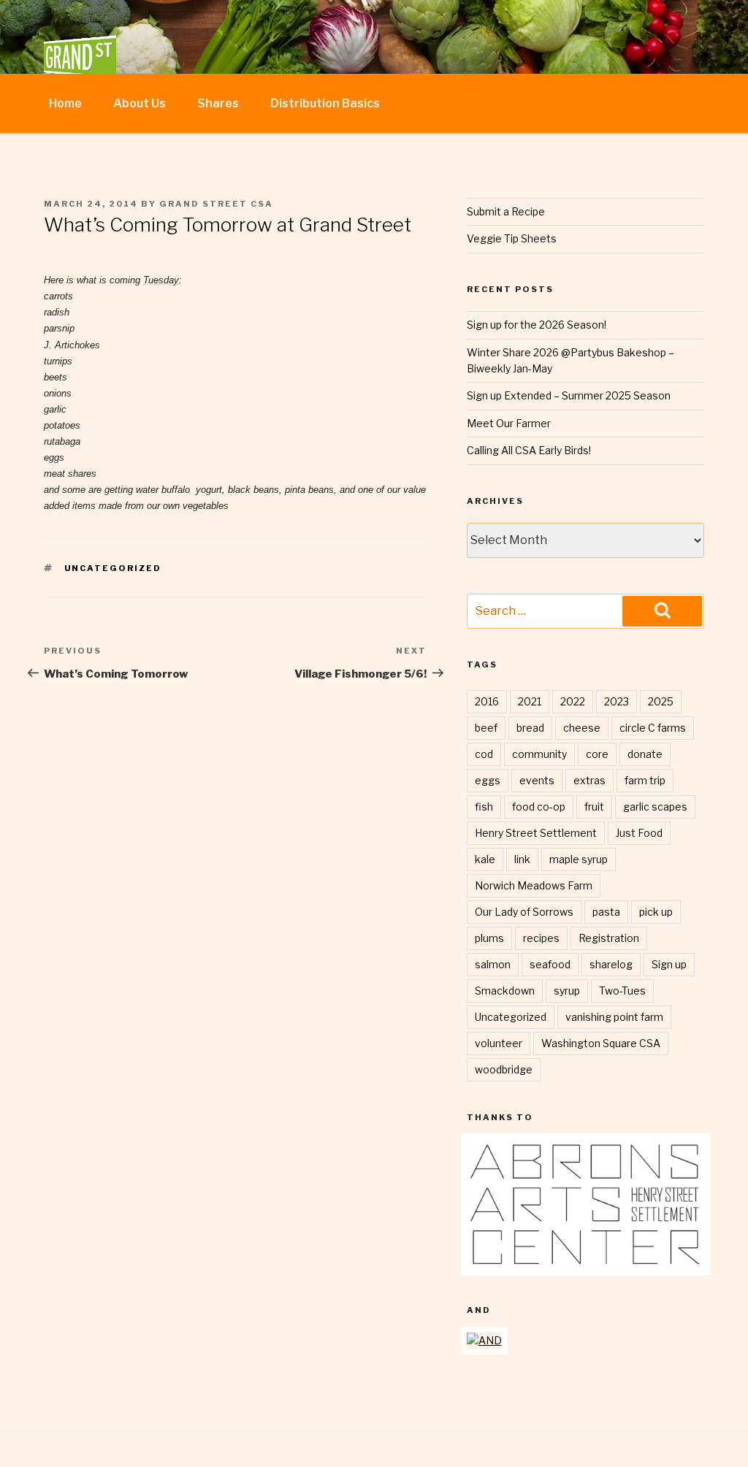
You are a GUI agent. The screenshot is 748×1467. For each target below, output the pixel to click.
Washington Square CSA (600, 1043)
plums (489, 938)
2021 (529, 701)
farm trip (645, 780)
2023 (616, 701)
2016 (487, 701)
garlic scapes (655, 806)
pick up (656, 911)
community (539, 754)
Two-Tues (622, 990)
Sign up (669, 964)
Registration (609, 938)
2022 (572, 701)
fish (484, 806)
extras (589, 780)
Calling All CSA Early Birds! (529, 450)
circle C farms (652, 727)
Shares (218, 103)
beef (486, 727)
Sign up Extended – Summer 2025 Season (569, 395)
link (522, 859)
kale (485, 859)
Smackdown (505, 990)
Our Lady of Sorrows (524, 911)
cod (484, 754)
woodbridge (504, 1069)
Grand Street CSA (216, 204)
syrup (567, 990)
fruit (594, 806)
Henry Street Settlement (536, 833)
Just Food (639, 833)
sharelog (611, 964)
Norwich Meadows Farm (533, 885)
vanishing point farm (614, 1017)
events (536, 780)
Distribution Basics (325, 103)
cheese (581, 727)
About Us (139, 103)
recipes (541, 938)
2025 (660, 701)
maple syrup (578, 859)
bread (530, 727)
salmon (493, 964)
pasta (606, 911)
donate (645, 754)
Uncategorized (113, 568)
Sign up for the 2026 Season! (536, 324)
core (597, 754)
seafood (550, 964)
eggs (487, 780)
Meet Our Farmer (509, 423)
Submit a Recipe (506, 211)
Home (65, 103)
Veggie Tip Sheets (512, 238)
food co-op (538, 806)
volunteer (498, 1043)
